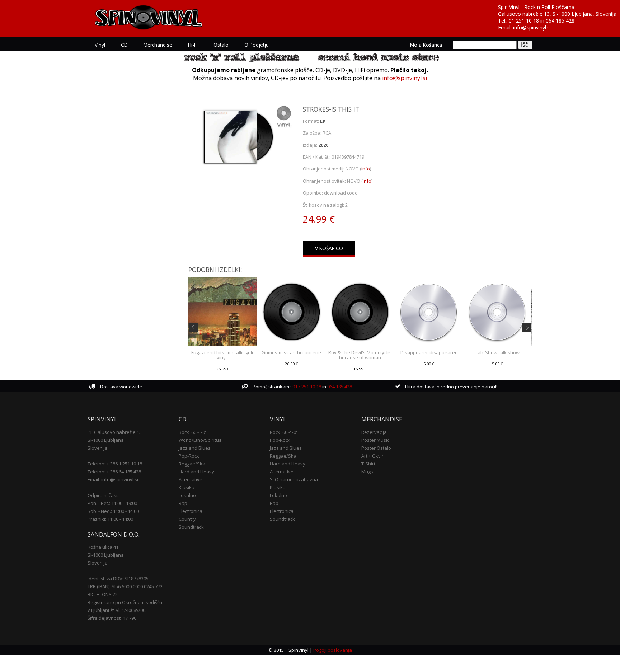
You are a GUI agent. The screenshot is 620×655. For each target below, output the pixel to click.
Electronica (190, 511)
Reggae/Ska (192, 463)
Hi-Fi (193, 44)
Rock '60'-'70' (192, 432)
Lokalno (187, 495)
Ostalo (221, 44)
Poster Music (375, 440)
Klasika (186, 487)
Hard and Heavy (196, 471)
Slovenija (98, 448)
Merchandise (158, 44)
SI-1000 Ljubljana (106, 440)
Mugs (367, 471)
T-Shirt (368, 463)
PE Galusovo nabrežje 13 (115, 432)
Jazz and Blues (195, 448)
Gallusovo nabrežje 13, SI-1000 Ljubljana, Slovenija (557, 13)
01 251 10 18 (524, 20)
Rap (183, 503)
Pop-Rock (189, 456)
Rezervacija (374, 432)
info (365, 168)
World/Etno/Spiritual (201, 440)
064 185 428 (560, 20)
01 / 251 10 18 (306, 386)
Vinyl (100, 44)
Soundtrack (191, 527)
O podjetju (256, 44)
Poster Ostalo (376, 448)
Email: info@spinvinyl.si (113, 479)
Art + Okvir (372, 456)
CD (124, 44)
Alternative (190, 479)
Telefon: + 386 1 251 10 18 (115, 463)
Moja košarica (426, 44)
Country (187, 519)
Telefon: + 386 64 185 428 (114, 471)
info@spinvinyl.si (532, 27)
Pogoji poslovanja (332, 650)
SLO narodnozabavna (294, 479)
